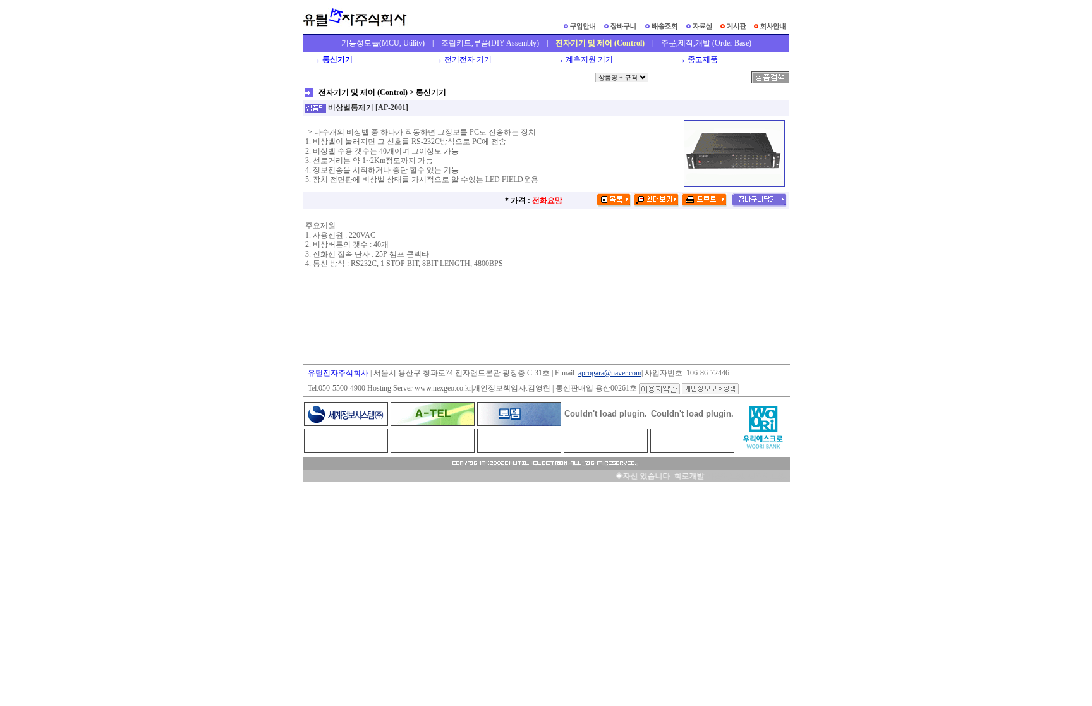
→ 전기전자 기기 (461, 59)
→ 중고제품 (696, 59)
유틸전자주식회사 (338, 372)
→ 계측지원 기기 (582, 59)
